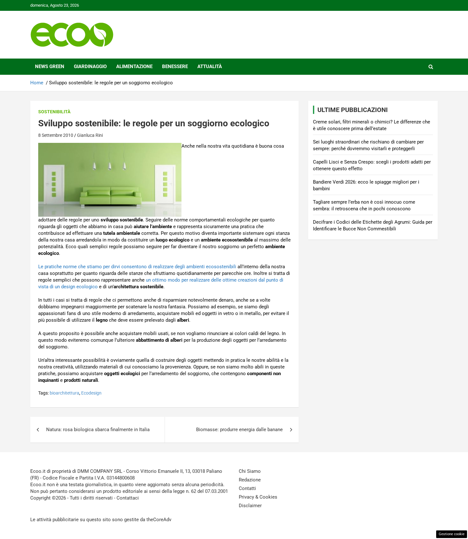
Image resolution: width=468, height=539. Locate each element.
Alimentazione (134, 66)
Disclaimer (250, 505)
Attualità (209, 66)
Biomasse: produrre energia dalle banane (239, 429)
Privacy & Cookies (258, 497)
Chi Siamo (250, 471)
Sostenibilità (54, 111)
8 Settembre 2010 (55, 135)
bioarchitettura (64, 393)
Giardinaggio (90, 66)
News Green (49, 66)
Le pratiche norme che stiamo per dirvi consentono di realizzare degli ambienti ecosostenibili (137, 267)
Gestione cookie (451, 534)
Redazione (250, 480)
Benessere (175, 66)
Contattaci (128, 498)
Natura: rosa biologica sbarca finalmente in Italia (98, 429)
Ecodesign (91, 393)
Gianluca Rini (90, 135)
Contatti (247, 488)
